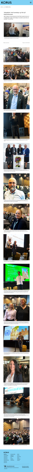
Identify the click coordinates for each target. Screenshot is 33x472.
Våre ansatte (19, 456)
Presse (18, 457)
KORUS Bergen (6, 455)
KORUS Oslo (5, 458)
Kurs (11, 457)
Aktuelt (18, 454)
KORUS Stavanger (6, 460)
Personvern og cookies (25, 466)
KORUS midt (5, 456)
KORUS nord (5, 457)
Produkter (11, 458)
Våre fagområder (12, 454)
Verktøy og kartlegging (12, 456)
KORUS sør (5, 461)
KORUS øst (5, 462)
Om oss (18, 455)
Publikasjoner (12, 460)
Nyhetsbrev (18, 459)
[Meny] (31, 2)
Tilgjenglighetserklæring (25, 467)
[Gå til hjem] (6, 2)
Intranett (18, 460)
